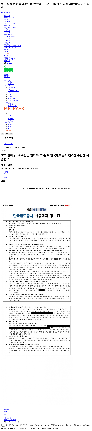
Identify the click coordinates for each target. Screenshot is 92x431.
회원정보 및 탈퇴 (9, 59)
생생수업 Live (12, 121)
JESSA (10, 89)
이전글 (6, 172)
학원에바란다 (12, 106)
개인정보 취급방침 (10, 420)
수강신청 (7, 29)
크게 (11, 133)
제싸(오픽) (7, 25)
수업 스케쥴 (11, 98)
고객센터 (7, 38)
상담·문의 (7, 42)
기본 (7, 133)
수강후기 (7, 49)
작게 (2, 133)
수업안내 (11, 96)
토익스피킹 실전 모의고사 (12, 46)
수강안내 (7, 32)
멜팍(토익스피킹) (9, 23)
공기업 (10, 124)
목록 (5, 177)
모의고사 (7, 44)
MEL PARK (11, 87)
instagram (9, 63)
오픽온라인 (8, 53)
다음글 (6, 174)
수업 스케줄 (8, 34)
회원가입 (7, 77)
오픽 (9, 115)
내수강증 (7, 57)
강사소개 (7, 21)
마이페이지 (8, 55)
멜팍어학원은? (9, 17)
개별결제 (7, 61)
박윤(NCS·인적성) (10, 27)
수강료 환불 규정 (9, 36)
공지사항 (7, 40)
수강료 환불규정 (13, 100)
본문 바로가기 (5, 12)
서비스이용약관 (9, 418)
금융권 (10, 128)
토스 (9, 113)
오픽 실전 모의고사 (10, 47)
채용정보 (7, 51)
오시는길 (7, 19)
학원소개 (7, 16)
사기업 (10, 126)
